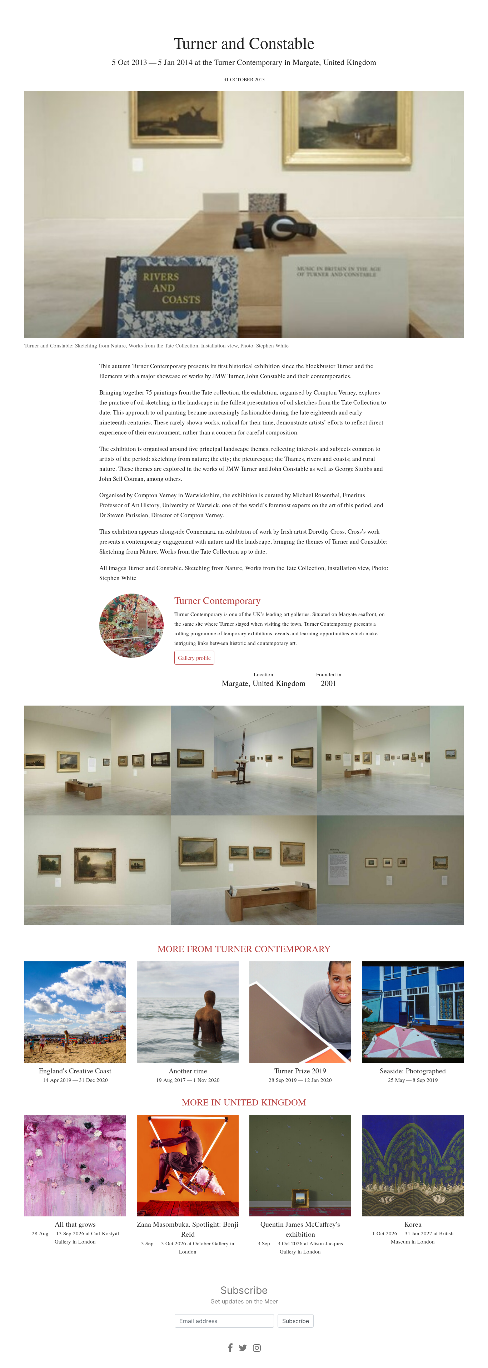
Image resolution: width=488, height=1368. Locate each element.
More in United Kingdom (244, 1102)
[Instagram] (257, 1347)
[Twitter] (243, 1347)
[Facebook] (230, 1347)
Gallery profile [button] (194, 657)
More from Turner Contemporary (244, 948)
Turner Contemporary (217, 600)
